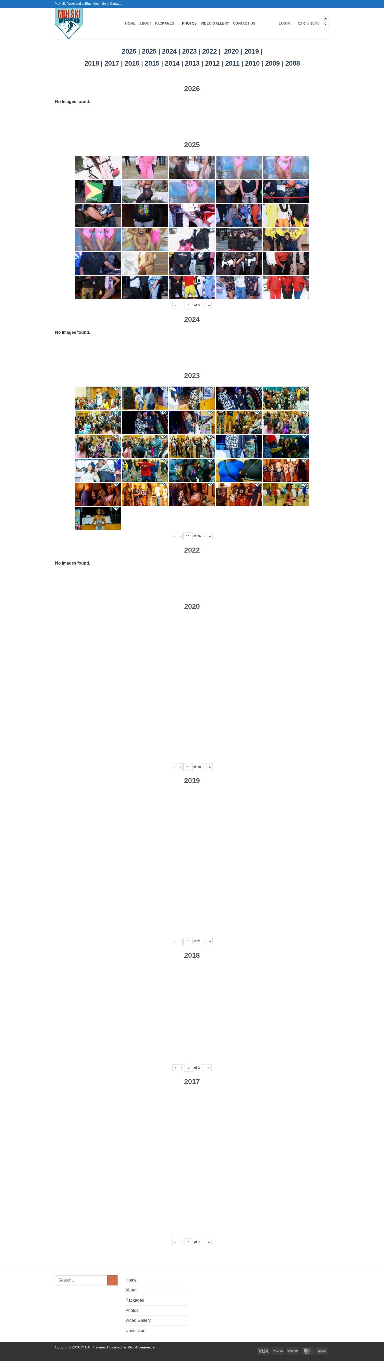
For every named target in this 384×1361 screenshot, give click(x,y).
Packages (164, 23)
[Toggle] (185, 1300)
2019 (252, 51)
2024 (169, 51)
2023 (189, 51)
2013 (193, 63)
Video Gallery (215, 23)
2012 (213, 63)
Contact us (244, 23)
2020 (231, 51)
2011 (233, 63)
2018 (92, 63)
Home (130, 23)
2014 (173, 63)
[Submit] (112, 1280)
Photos (189, 23)
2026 (129, 51)
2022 (209, 51)
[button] (284, 23)
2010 (253, 63)
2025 (149, 51)
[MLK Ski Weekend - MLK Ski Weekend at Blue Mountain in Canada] (82, 23)
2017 (112, 63)
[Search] (119, 23)
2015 (153, 63)
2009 (273, 63)
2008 (292, 63)
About (145, 23)
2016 (133, 63)
